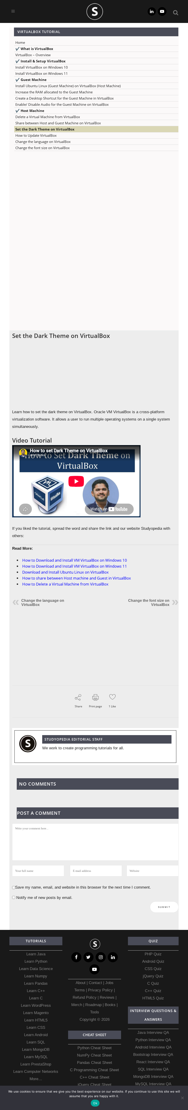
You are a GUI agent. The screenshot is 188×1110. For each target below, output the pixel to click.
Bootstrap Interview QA (153, 1054)
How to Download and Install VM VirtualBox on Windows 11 (74, 566)
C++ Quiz (153, 991)
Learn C (36, 998)
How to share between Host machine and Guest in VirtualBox (76, 578)
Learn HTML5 (35, 1020)
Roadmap (93, 1005)
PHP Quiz (153, 954)
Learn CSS (36, 1027)
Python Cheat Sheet (94, 1048)
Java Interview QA (153, 1032)
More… (36, 1079)
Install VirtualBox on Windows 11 (41, 73)
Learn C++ (36, 991)
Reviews (108, 997)
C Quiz (153, 983)
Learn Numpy (35, 976)
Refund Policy (85, 997)
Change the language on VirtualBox (43, 141)
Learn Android (36, 1035)
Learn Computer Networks (35, 1071)
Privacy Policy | (101, 990)
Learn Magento (36, 1013)
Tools (94, 1012)
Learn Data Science (36, 969)
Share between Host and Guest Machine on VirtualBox (58, 123)
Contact (95, 983)
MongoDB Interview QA (153, 1076)
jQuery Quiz (153, 976)
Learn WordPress (36, 1005)
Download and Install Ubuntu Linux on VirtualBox (65, 572)
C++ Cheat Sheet (94, 1077)
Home (20, 42)
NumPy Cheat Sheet (94, 1055)
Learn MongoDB (36, 1049)
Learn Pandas (36, 983)
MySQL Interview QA (153, 1084)
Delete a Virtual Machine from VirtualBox (47, 116)
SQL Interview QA (153, 1069)
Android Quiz (153, 961)
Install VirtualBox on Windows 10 (41, 67)
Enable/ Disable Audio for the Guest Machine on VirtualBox (62, 104)
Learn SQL (36, 1042)
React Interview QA (153, 1062)
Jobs (109, 983)
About (81, 983)
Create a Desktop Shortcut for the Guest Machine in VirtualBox (64, 98)
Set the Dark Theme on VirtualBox (45, 129)
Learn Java (35, 954)
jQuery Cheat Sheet (94, 1084)
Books (110, 1005)
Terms (80, 990)
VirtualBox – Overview (33, 55)
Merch (76, 1005)
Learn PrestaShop (35, 1064)
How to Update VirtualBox (36, 135)
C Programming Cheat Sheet (94, 1070)
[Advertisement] (93, 200)
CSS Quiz (153, 969)
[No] (182, 1098)
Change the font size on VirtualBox (42, 147)
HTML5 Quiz (153, 998)
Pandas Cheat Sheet (94, 1062)
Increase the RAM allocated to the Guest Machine (54, 92)
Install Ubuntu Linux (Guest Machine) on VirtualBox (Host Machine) (68, 86)
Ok (95, 1103)
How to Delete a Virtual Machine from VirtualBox (65, 584)
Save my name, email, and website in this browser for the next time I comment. (83, 887)
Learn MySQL (36, 1057)
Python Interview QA (153, 1040)
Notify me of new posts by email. (44, 897)
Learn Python (36, 961)
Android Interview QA (153, 1047)
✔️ (34, 48)
